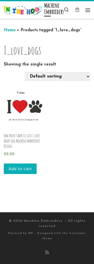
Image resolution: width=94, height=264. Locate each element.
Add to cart (20, 168)
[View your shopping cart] (77, 10)
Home (10, 30)
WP (30, 233)
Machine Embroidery (44, 220)
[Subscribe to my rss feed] (47, 253)
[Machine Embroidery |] (23, 10)
